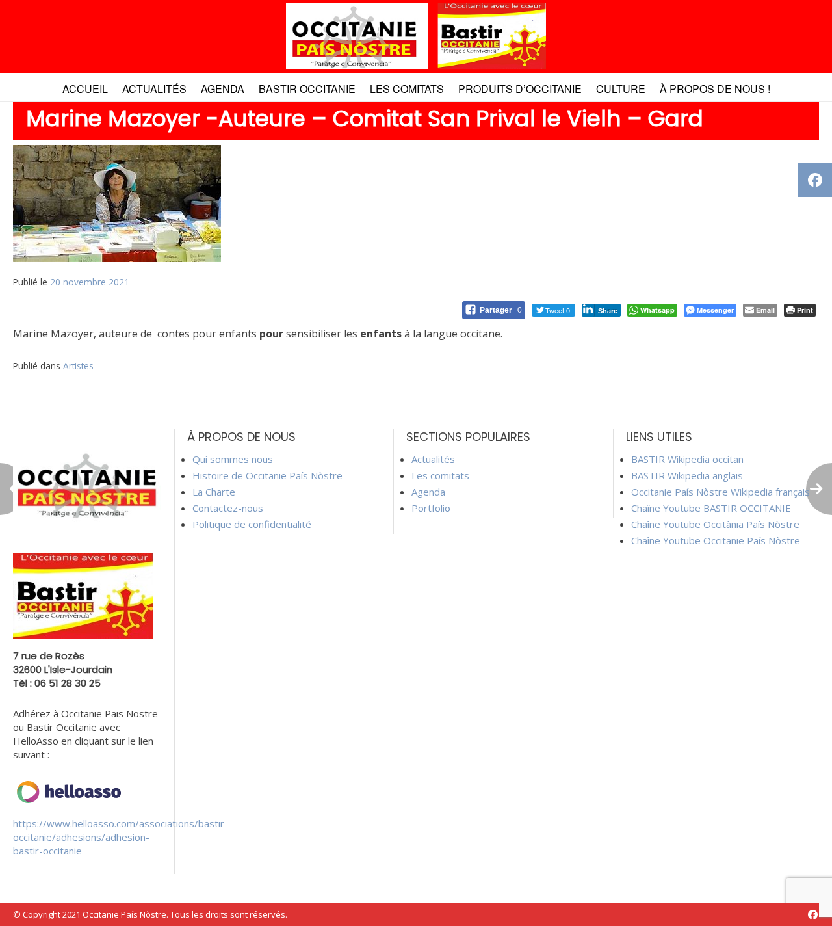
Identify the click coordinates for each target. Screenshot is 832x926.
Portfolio (430, 507)
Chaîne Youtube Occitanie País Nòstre (715, 540)
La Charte (213, 491)
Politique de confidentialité (251, 524)
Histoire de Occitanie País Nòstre (267, 475)
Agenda (222, 88)
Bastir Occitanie (307, 88)
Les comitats (407, 88)
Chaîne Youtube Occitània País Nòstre (715, 524)
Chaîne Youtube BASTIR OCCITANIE (711, 507)
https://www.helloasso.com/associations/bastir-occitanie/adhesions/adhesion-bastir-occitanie (120, 837)
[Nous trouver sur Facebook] (813, 914)
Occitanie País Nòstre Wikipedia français (720, 491)
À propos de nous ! (715, 88)
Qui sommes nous (232, 459)
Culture (620, 88)
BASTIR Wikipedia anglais (687, 475)
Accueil (85, 88)
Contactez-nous (227, 507)
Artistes (78, 366)
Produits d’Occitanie (520, 88)
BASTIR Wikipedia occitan (687, 459)
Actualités (154, 88)
